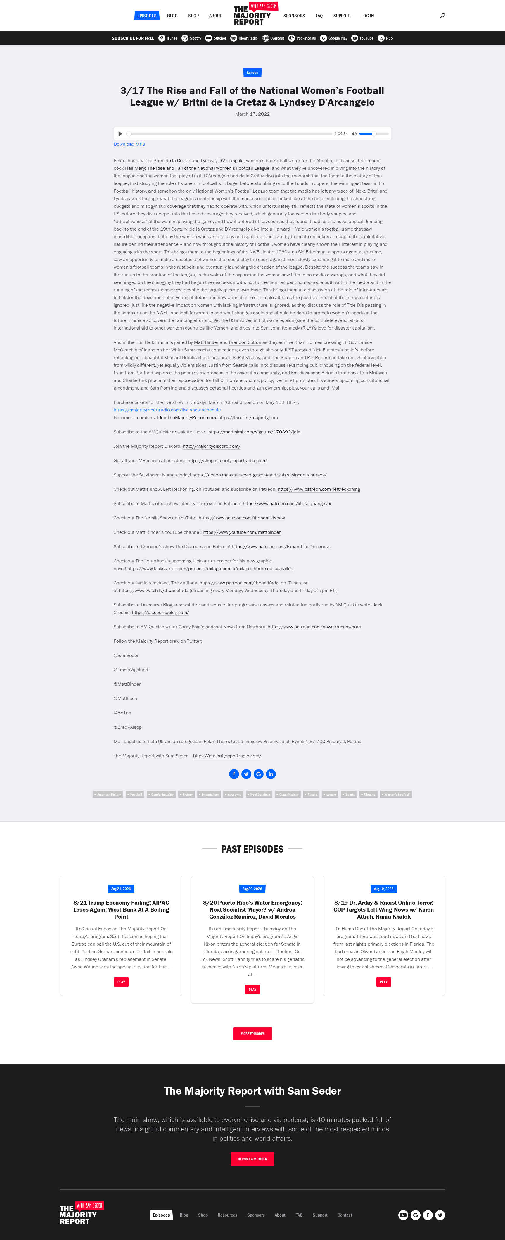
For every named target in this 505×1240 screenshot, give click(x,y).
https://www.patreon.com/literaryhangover (287, 503)
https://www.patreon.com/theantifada (239, 582)
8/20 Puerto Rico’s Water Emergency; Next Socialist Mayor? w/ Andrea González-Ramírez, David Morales (252, 909)
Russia (312, 794)
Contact (345, 1215)
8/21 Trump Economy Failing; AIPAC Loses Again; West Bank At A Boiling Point (121, 909)
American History (109, 794)
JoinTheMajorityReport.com (187, 417)
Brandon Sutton (245, 342)
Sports (350, 794)
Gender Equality (162, 794)
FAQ (319, 15)
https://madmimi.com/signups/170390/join (254, 431)
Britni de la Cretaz (172, 160)
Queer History (288, 794)
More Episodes (253, 1033)
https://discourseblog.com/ (160, 612)
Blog (172, 15)
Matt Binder (206, 342)
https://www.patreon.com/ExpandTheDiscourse (281, 546)
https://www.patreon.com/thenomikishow (242, 517)
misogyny (234, 794)
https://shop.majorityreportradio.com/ (227, 460)
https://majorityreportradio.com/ (227, 755)
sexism (331, 794)
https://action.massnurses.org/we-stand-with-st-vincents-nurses (258, 474)
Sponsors (294, 15)
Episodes (147, 15)
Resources (227, 1215)
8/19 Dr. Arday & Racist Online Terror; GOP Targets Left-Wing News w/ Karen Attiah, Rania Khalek (383, 909)
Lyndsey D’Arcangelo (222, 160)
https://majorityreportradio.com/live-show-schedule (167, 410)
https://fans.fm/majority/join (248, 417)
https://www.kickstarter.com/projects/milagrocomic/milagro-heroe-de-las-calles (210, 568)
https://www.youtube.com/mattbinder (242, 532)
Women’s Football (397, 794)
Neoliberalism (260, 794)
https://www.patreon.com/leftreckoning (319, 489)
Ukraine (369, 794)
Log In (367, 15)
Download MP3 (129, 144)
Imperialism (210, 794)
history (188, 794)
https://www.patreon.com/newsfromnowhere (314, 626)
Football (136, 794)
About (215, 15)
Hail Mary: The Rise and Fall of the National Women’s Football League (197, 168)
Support (342, 15)
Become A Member (252, 1159)
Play (121, 982)
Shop (193, 15)
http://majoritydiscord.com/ (212, 446)
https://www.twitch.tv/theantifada (153, 590)
